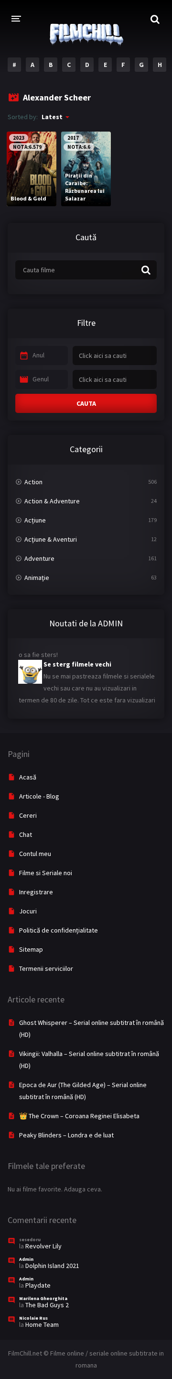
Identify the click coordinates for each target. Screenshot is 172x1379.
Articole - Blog (39, 796)
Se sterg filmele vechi (77, 660)
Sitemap (31, 949)
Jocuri (28, 911)
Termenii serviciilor (46, 968)
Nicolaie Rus (33, 1318)
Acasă (27, 777)
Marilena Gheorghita (43, 1298)
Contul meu (35, 853)
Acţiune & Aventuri (50, 539)
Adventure (39, 558)
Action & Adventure (52, 501)
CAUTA (86, 403)
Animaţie (36, 577)
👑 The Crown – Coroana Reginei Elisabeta (79, 1116)
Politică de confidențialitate (58, 930)
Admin (26, 1259)
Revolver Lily (43, 1246)
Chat (25, 834)
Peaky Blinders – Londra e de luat (66, 1135)
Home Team (42, 1324)
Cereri (28, 815)
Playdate (38, 1285)
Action (33, 482)
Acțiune (35, 520)
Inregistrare (36, 892)
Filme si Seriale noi (45, 872)
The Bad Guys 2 (47, 1305)
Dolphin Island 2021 (52, 1265)
